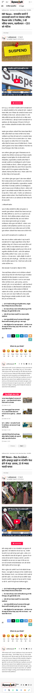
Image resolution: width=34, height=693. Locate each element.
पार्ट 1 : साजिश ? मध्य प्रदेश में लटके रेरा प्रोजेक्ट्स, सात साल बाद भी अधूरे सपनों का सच (11, 425)
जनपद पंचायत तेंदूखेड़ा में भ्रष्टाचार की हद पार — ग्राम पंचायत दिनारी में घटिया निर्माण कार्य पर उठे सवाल (11, 400)
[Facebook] (21, 364)
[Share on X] (9, 690)
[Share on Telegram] (21, 690)
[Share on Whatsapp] (13, 690)
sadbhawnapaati (12, 37)
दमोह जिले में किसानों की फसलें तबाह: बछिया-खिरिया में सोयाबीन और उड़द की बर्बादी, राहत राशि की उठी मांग (11, 436)
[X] (24, 364)
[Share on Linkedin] (17, 690)
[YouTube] (26, 364)
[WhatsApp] (31, 364)
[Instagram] (29, 364)
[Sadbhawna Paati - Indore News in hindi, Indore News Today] (17, 2)
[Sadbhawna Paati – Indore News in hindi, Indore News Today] (8, 685)
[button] (3, 2)
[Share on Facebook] (5, 690)
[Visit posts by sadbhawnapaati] (3, 364)
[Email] (25, 690)
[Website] (19, 364)
